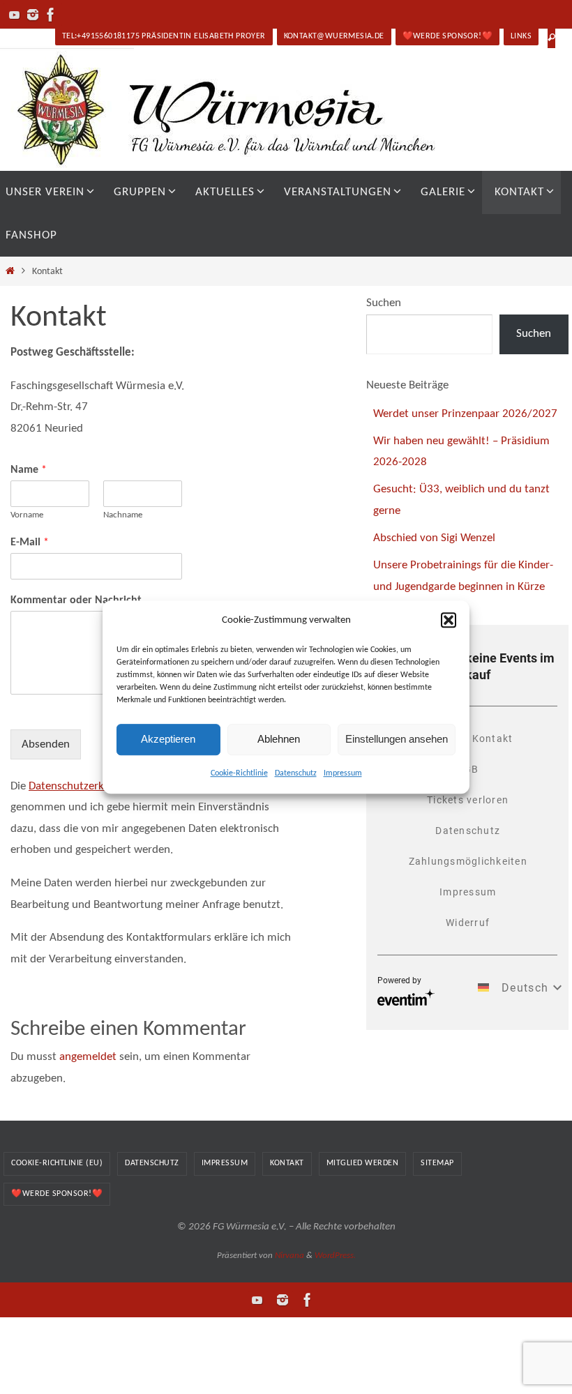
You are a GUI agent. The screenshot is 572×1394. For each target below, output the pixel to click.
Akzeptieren (168, 739)
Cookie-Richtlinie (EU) (57, 1163)
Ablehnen (278, 739)
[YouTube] (14, 14)
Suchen (383, 303)
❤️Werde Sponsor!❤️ (447, 36)
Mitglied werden (362, 1163)
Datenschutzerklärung (82, 786)
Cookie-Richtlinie (239, 773)
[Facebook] (51, 14)
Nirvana (289, 1255)
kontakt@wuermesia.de (334, 36)
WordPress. (335, 1255)
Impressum (343, 773)
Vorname (26, 515)
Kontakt (287, 1163)
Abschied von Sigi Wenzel (434, 538)
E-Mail (29, 542)
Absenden (46, 744)
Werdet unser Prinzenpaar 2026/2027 (465, 414)
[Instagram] (33, 14)
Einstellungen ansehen (396, 739)
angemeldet (87, 1057)
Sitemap (437, 1163)
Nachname (122, 515)
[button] (449, 620)
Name (28, 470)
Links (521, 36)
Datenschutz (296, 773)
